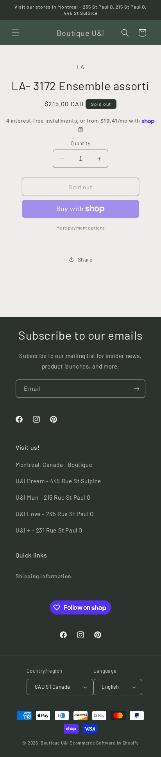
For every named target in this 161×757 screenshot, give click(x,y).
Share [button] (85, 259)
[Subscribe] (136, 388)
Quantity (80, 143)
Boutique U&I (54, 742)
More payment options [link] (80, 227)
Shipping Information (44, 576)
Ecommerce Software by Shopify (104, 742)
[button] (15, 32)
